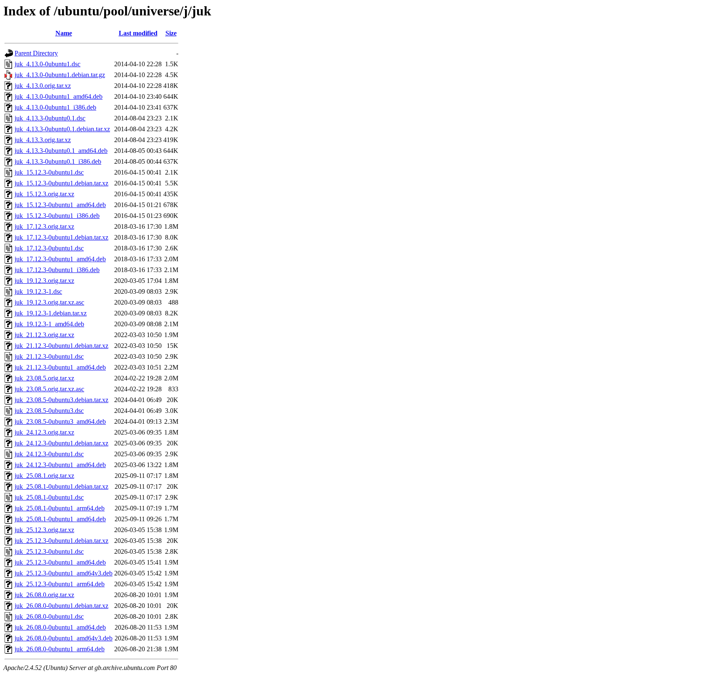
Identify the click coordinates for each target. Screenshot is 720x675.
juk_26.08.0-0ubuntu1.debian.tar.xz (61, 605)
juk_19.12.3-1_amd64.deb (49, 324)
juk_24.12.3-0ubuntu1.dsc (49, 454)
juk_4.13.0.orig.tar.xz (43, 85)
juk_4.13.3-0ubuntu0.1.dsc (50, 118)
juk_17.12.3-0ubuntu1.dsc (49, 248)
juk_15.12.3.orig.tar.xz (44, 194)
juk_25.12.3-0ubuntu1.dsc (49, 551)
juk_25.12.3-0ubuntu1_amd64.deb (60, 562)
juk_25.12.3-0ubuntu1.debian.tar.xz (61, 540)
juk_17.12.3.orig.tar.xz (44, 226)
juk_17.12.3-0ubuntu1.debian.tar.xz (61, 237)
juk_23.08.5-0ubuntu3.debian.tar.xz (61, 399)
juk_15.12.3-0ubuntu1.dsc (49, 172)
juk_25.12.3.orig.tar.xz (44, 529)
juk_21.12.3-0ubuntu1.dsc (49, 356)
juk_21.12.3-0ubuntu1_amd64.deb (60, 367)
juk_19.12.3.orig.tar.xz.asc (49, 302)
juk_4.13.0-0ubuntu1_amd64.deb (58, 96)
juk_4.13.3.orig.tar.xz (43, 139)
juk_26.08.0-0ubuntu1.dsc (49, 616)
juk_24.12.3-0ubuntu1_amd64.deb (60, 464)
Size (171, 33)
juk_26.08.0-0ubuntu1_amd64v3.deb (63, 638)
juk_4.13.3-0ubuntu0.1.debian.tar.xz (62, 128)
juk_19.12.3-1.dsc (38, 291)
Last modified (138, 33)
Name (63, 33)
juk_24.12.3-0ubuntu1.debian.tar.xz (61, 443)
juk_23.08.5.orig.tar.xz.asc (49, 388)
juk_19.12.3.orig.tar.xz (44, 280)
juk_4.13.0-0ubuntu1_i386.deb (55, 107)
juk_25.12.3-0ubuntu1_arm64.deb (60, 584)
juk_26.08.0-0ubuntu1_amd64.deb (60, 627)
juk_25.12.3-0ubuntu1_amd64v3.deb (63, 573)
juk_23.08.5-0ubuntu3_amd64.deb (60, 421)
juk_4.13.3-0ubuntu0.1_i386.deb (58, 161)
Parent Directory (36, 53)
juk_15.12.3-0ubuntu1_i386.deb (57, 215)
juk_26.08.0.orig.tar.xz (44, 594)
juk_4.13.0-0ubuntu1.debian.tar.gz (60, 74)
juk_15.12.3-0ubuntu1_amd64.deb (60, 204)
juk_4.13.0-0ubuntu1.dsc (47, 64)
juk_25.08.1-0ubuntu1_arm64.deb (60, 508)
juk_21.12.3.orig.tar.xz (44, 334)
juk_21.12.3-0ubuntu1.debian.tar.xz (61, 345)
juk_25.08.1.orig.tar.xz (44, 475)
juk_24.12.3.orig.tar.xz (44, 432)
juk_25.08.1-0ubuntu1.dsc (49, 497)
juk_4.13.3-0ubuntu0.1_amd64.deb (61, 150)
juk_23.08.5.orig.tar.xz (44, 378)
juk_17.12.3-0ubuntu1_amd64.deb (60, 258)
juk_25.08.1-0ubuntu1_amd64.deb (60, 518)
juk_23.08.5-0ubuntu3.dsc (49, 410)
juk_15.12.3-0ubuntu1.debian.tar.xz (61, 183)
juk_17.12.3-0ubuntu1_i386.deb (57, 269)
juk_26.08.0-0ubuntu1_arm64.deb (60, 648)
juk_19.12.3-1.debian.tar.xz (51, 313)
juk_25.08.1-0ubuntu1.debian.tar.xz (61, 486)
